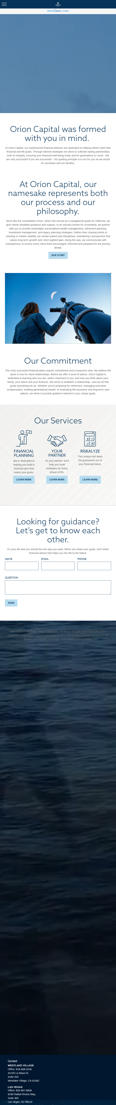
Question (11, 578)
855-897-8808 (24, 1090)
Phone (82, 559)
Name (8, 559)
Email (45, 559)
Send (11, 603)
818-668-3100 (24, 1069)
